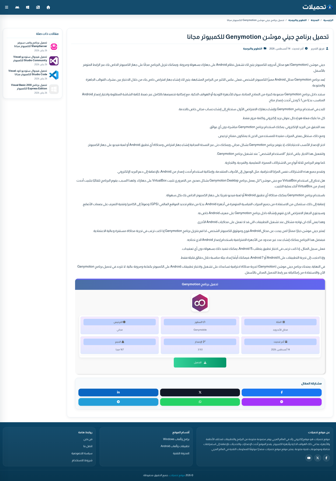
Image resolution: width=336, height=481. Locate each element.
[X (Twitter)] (317, 457)
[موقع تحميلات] (317, 7)
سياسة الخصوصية (81, 453)
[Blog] (37, 7)
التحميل (197, 362)
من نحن (87, 439)
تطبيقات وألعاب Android (175, 446)
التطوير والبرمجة (297, 20)
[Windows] (27, 7)
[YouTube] (308, 457)
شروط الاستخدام (82, 460)
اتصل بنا (87, 446)
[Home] (48, 7)
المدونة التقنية (181, 453)
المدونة (315, 20)
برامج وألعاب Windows (176, 439)
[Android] (17, 7)
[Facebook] (326, 457)
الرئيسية (328, 20)
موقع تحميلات (177, 475)
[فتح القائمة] (6, 7)
